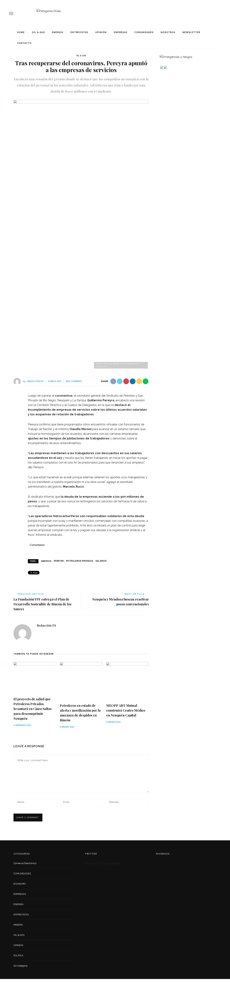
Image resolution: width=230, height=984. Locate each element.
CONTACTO (24, 43)
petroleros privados (79, 561)
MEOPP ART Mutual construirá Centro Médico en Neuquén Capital (125, 710)
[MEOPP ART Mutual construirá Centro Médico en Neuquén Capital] (127, 681)
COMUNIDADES (143, 32)
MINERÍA (18, 924)
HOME (21, 32)
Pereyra (59, 561)
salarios (101, 561)
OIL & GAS (38, 32)
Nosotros (168, 32)
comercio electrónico (24, 863)
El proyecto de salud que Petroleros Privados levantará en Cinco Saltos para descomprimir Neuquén (32, 709)
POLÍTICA (18, 955)
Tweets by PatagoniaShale (102, 863)
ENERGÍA (57, 32)
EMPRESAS (120, 32)
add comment (74, 381)
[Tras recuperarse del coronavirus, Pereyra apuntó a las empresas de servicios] (81, 234)
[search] (220, 13)
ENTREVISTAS (79, 32)
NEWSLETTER (191, 32)
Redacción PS (35, 381)
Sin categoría (20, 965)
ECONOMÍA (19, 883)
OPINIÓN (101, 32)
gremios (46, 561)
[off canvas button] (11, 13)
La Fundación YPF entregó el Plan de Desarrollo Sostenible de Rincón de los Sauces (42, 604)
